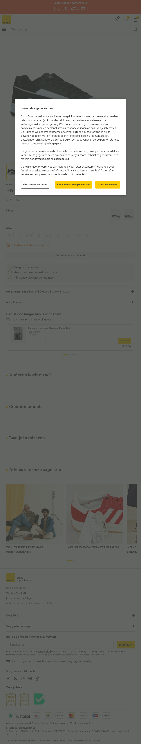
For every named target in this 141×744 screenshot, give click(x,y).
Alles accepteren (108, 184)
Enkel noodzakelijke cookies (73, 184)
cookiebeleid (61, 159)
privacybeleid (42, 159)
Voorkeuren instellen (35, 184)
